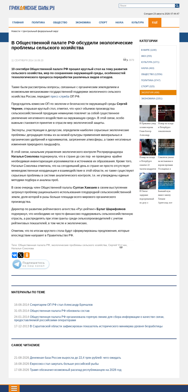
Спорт (103, 22)
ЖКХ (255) (146, 56)
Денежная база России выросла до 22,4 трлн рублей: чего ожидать (75, 357)
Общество (60, 22)
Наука (119, 22)
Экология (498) (150, 92)
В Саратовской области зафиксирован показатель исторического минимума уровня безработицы (96, 326)
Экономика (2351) (151, 98)
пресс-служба (60, 96)
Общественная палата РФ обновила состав (59, 310)
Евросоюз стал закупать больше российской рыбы (64, 363)
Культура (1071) (150, 62)
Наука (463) (147, 68)
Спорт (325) (148, 86)
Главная (18, 22)
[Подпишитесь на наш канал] (30, 269)
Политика (38, 22)
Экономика (83, 22)
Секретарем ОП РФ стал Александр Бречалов (61, 304)
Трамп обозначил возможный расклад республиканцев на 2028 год (75, 369)
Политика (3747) (150, 80)
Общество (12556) (151, 74)
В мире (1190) (149, 50)
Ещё (155, 22)
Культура (138, 22)
